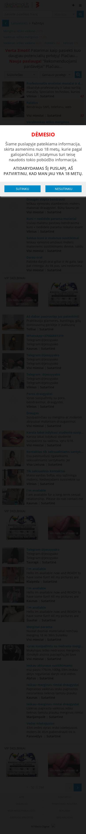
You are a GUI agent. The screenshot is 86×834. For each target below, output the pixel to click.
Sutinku (22, 189)
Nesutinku (63, 189)
